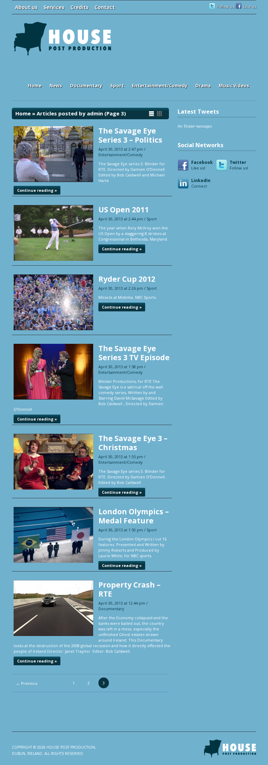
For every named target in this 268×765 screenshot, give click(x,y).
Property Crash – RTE (129, 589)
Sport (117, 85)
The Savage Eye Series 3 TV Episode (134, 352)
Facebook (202, 165)
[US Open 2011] (53, 259)
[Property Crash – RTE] (53, 634)
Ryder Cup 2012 (126, 279)
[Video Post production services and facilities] (62, 54)
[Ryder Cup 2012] (53, 329)
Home (35, 85)
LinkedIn (200, 183)
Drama (203, 85)
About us (26, 7)
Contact (105, 7)
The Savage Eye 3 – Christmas (133, 442)
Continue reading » (37, 190)
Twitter (239, 165)
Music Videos (234, 85)
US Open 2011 (123, 209)
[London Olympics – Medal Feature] (53, 561)
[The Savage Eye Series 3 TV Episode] (53, 398)
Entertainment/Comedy (159, 85)
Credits (79, 7)
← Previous (26, 683)
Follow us (225, 6)
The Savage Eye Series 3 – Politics (130, 135)
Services (54, 7)
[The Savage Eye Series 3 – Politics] (53, 180)
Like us (249, 6)
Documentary (86, 85)
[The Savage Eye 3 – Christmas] (53, 488)
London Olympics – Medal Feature (133, 516)
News (56, 85)
